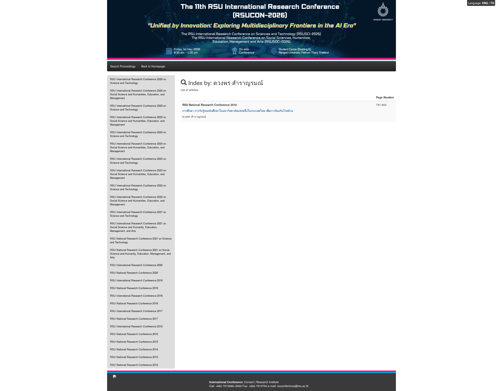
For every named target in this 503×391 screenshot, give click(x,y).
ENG (485, 3)
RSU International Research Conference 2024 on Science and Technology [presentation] (138, 134)
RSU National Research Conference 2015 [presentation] (134, 341)
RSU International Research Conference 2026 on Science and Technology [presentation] (138, 81)
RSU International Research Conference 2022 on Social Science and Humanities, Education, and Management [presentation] (138, 200)
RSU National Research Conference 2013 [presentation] (134, 357)
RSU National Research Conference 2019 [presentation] (134, 288)
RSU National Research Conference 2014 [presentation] (134, 349)
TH (492, 3)
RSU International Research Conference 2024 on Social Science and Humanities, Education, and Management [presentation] (138, 147)
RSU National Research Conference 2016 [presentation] (134, 334)
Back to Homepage (153, 66)
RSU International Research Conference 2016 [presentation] (136, 326)
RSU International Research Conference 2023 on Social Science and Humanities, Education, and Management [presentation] (138, 174)
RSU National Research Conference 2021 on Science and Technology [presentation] (141, 240)
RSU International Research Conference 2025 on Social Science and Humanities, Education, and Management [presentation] (138, 120)
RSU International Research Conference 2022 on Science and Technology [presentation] (138, 187)
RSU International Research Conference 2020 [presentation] (136, 265)
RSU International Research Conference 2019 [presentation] (136, 280)
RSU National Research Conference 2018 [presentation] (134, 303)
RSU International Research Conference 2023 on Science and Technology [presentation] (138, 160)
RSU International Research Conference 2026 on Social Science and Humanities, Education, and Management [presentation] (138, 94)
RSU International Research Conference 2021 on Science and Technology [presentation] (138, 214)
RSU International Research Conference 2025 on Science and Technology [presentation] (138, 107)
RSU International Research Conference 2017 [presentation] (136, 311)
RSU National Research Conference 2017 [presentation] (134, 318)
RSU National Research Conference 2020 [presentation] (134, 272)
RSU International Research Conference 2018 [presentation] (136, 295)
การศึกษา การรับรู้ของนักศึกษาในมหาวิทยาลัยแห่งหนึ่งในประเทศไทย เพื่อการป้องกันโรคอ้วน (237, 111)
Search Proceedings (122, 66)
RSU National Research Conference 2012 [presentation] (134, 365)
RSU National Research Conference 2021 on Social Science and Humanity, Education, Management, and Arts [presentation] (140, 253)
